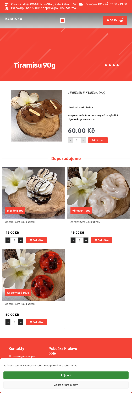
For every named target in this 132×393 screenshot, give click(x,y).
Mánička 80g (15, 210)
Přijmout (66, 375)
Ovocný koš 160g (18, 292)
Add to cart (98, 140)
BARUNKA (13, 19)
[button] (62, 20)
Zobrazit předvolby (66, 384)
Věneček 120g (81, 210)
